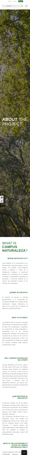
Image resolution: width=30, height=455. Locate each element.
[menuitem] (9, 1)
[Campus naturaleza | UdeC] (12, 6)
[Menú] (25, 6)
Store (15, 1)
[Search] (21, 6)
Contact (10, 1)
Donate (20, 1)
